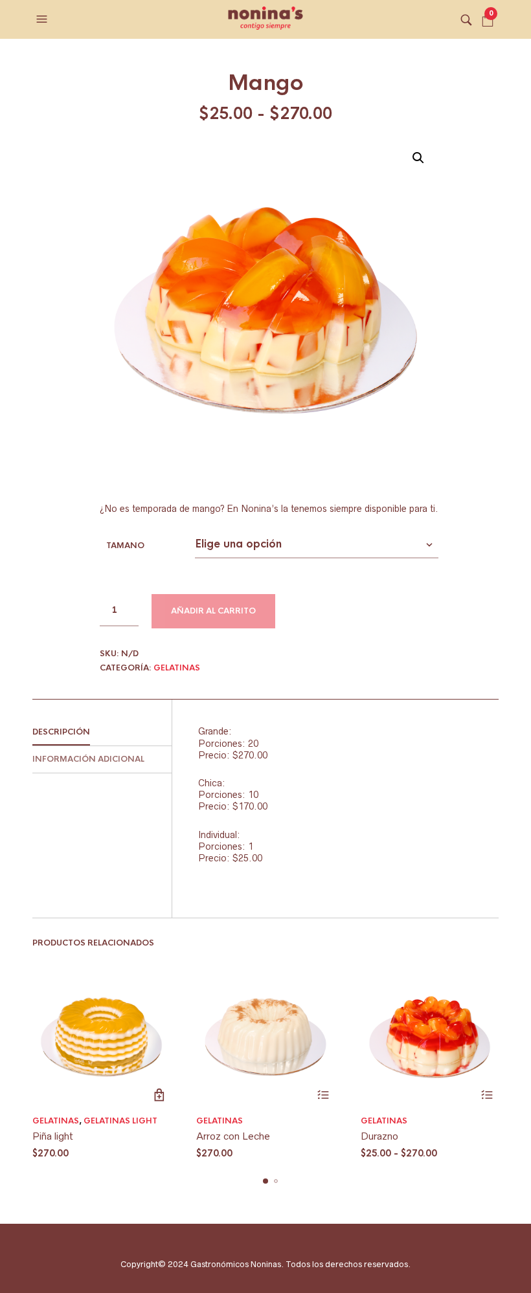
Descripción (61, 732)
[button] (43, 19)
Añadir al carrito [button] (159, 1094)
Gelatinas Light (120, 1121)
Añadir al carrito (213, 611)
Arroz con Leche (233, 1136)
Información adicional (88, 759)
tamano (125, 545)
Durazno (379, 1136)
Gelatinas (176, 668)
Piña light (52, 1136)
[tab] (102, 732)
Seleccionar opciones (323, 1094)
